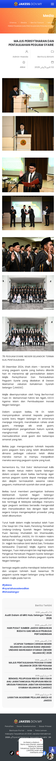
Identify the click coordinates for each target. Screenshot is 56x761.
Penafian (9, 726)
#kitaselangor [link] (10, 592)
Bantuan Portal (16, 730)
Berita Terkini (37, 22)
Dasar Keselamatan (26, 726)
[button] (52, 4)
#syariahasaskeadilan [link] (15, 588)
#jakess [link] (7, 585)
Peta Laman (41, 730)
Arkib (29, 730)
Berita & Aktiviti (45, 56)
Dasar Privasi (45, 726)
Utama (13, 22)
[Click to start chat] (50, 756)
